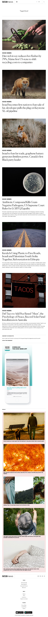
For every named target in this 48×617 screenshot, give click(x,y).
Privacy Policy (24, 605)
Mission (24, 594)
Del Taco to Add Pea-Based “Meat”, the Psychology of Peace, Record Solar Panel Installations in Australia (23, 317)
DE (36, 1)
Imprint (24, 608)
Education (24, 587)
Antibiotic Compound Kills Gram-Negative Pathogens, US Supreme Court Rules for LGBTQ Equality (23, 205)
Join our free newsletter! (7, 340)
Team (24, 595)
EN (39, 1)
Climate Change (24, 582)
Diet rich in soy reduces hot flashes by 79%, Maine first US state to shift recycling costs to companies (21, 59)
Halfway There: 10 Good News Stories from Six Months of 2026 (17, 505)
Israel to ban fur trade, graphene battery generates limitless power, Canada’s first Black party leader (23, 156)
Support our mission (24, 598)
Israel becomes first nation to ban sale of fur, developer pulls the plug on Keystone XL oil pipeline (23, 108)
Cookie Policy (24, 606)
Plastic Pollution (24, 584)
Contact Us (24, 597)
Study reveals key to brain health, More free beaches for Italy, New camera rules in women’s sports (24, 441)
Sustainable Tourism (24, 586)
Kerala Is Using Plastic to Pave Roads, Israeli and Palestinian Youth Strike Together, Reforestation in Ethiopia (21, 256)
